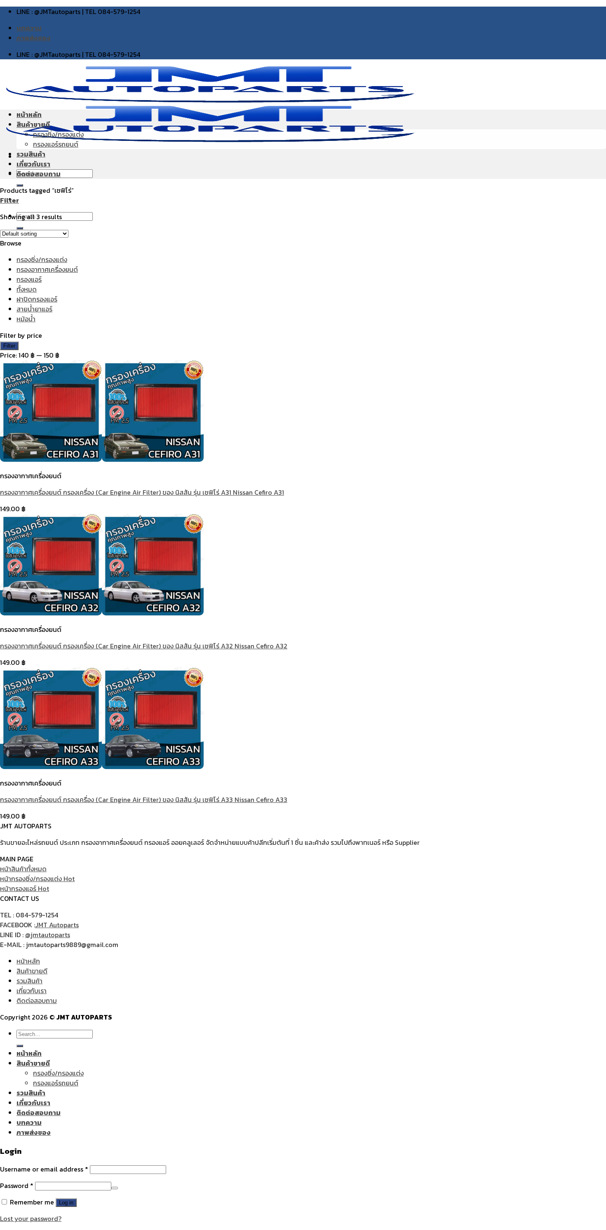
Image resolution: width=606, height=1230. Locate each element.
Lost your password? (30, 1218)
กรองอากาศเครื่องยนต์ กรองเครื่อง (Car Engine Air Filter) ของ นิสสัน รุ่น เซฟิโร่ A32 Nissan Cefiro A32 (143, 646)
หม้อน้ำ (25, 319)
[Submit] (19, 1046)
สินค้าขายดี (33, 124)
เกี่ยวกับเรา (33, 164)
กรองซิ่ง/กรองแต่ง (58, 134)
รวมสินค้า (30, 154)
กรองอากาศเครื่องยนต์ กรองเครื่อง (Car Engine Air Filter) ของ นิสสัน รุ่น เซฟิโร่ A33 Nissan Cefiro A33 (143, 799)
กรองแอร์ (29, 279)
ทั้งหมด (26, 289)
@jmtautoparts (47, 935)
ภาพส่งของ (33, 38)
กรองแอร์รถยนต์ (55, 144)
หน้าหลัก (29, 114)
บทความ (29, 28)
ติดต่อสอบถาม (38, 174)
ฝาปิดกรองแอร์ (36, 299)
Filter (9, 346)
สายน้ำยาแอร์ (34, 309)
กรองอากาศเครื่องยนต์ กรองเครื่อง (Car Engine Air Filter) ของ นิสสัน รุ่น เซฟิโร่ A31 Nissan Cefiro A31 (142, 492)
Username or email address (44, 1169)
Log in (66, 1203)
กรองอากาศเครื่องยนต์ (47, 269)
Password (16, 1185)
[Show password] (114, 1188)
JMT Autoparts (57, 925)
